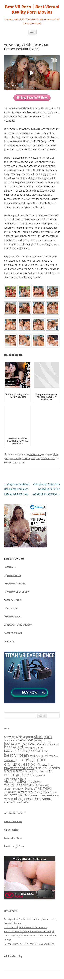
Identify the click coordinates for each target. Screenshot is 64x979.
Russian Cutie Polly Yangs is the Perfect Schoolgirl (29, 931)
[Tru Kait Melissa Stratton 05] (10, 308)
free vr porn (9, 760)
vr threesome (48, 458)
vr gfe (41, 791)
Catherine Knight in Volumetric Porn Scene (25, 927)
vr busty (9, 792)
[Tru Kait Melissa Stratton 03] (38, 292)
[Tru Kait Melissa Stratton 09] (10, 325)
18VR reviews (10, 740)
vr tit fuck (8, 801)
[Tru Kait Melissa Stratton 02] (24, 292)
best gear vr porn (16, 743)
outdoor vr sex (47, 764)
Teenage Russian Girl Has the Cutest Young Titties (29, 943)
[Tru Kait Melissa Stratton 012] (52, 325)
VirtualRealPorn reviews (22, 781)
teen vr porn (18, 774)
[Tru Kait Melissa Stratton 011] (38, 325)
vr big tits (27, 788)
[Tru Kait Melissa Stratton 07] (38, 308)
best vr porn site (15, 751)
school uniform (13, 771)
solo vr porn (29, 771)
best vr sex (15, 458)
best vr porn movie (33, 747)
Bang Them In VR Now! (34, 97)
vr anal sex (43, 785)
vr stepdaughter (16, 798)
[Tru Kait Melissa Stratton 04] (52, 292)
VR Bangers (35, 454)
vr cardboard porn (25, 791)
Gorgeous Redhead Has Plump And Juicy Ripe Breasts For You (16, 488)
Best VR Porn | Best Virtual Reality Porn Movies (32, 9)
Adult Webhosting (13, 956)
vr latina (25, 795)
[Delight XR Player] (49, 61)
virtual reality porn (15, 778)
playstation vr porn (19, 768)
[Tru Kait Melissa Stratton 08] (52, 308)
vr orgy (56, 795)
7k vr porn (25, 737)
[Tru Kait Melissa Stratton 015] (38, 341)
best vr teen (16, 755)
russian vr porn (47, 767)
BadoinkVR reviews (31, 740)
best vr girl (13, 747)
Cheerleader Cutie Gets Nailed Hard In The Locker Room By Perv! (46, 488)
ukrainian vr (39, 775)
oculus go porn (31, 760)
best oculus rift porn (44, 743)
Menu (32, 32)
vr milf (49, 795)
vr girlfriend (51, 792)
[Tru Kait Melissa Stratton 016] (52, 341)
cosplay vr (35, 755)
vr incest (11, 795)
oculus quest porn (31, 458)
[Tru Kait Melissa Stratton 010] (24, 325)
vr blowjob (42, 788)
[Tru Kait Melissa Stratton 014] (24, 341)
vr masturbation (38, 795)
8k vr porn (43, 736)
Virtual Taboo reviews (20, 785)
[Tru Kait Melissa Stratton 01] (10, 292)
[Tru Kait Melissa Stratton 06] (24, 308)
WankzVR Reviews (21, 801)
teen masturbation (44, 771)
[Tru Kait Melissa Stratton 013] (10, 341)
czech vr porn (50, 755)
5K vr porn (11, 737)
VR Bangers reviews (13, 789)
